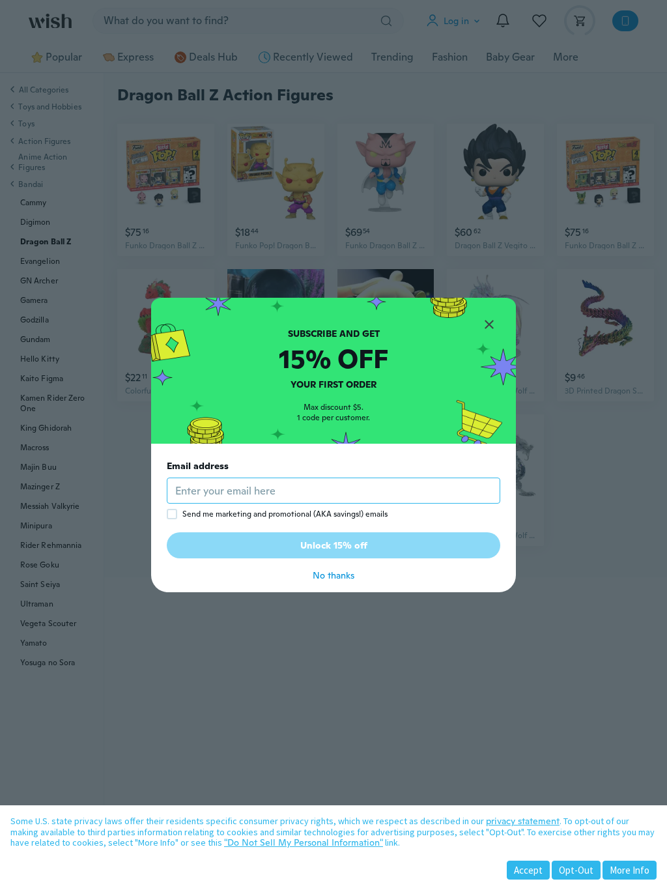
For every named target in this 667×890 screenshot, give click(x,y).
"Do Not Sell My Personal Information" (303, 842)
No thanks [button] (333, 575)
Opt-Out (576, 870)
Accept (528, 870)
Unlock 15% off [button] (333, 545)
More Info (629, 870)
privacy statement (523, 821)
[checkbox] (172, 514)
